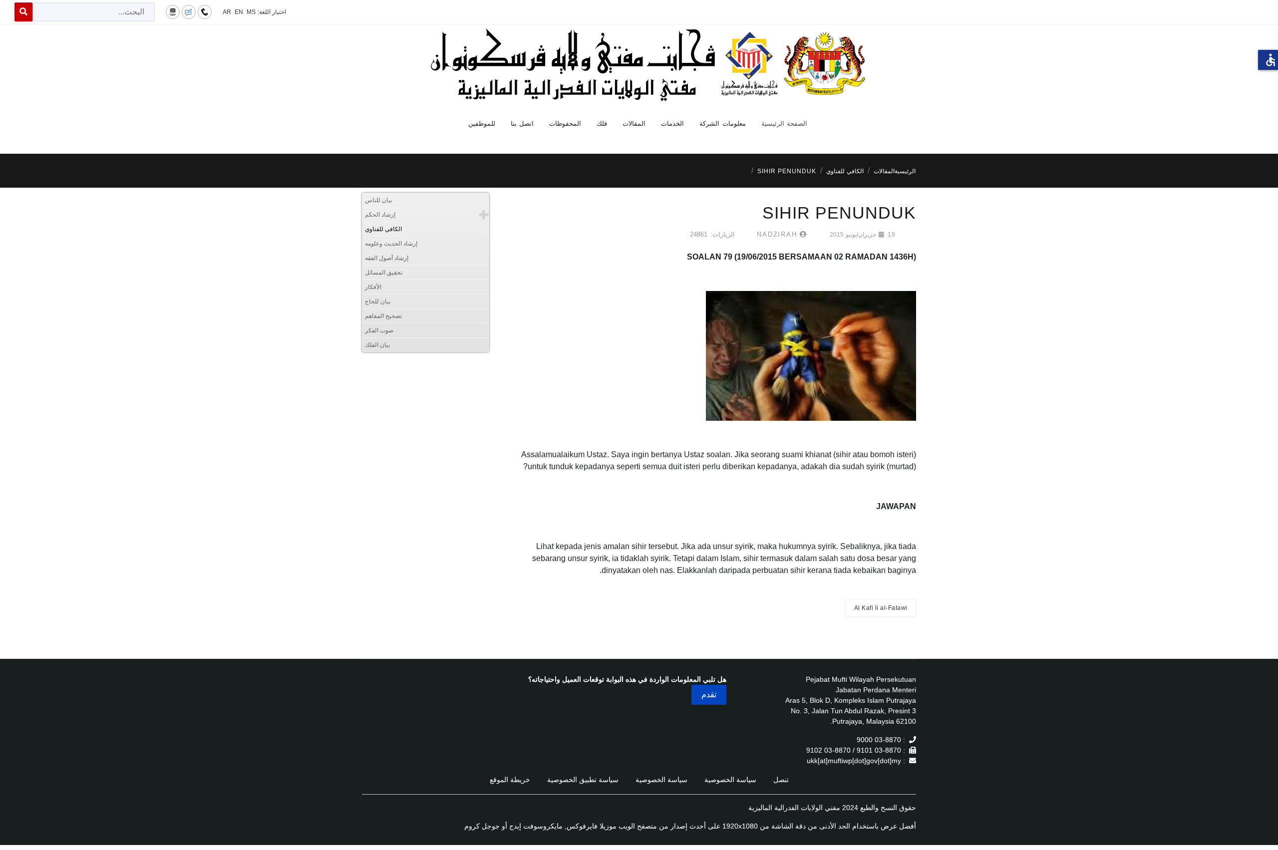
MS (251, 11)
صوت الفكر (379, 330)
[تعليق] (189, 11)
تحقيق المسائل (383, 272)
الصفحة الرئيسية (784, 123)
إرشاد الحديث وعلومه (391, 243)
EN (239, 11)
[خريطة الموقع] (173, 11)
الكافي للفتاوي (383, 229)
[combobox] (93, 11)
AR (227, 11)
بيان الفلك (377, 344)
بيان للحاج (377, 301)
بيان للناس (378, 200)
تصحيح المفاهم (383, 315)
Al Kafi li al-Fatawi (881, 607)
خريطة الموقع (510, 780)
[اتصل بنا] (205, 11)
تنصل (781, 780)
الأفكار (373, 286)
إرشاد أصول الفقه (386, 258)
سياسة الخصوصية (730, 780)
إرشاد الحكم (380, 214)
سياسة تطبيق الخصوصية (583, 780)
